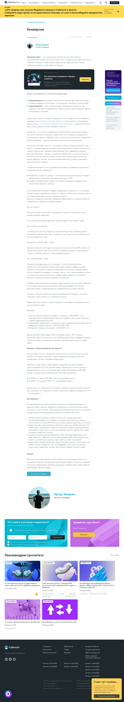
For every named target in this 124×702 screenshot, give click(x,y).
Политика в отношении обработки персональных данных (57, 681)
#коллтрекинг (83, 593)
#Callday (61, 593)
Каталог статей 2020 (71, 663)
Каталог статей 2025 (92, 673)
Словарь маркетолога (36, 22)
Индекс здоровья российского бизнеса (92, 657)
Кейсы (24, 3)
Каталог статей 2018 (50, 663)
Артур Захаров (42, 44)
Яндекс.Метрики (41, 121)
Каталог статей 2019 (50, 666)
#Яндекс (105, 593)
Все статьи (114, 555)
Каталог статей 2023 (92, 666)
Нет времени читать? (113, 98)
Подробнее (85, 79)
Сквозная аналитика (49, 653)
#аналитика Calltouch (70, 596)
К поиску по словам (39, 474)
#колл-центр (73, 593)
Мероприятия (89, 3)
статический (44, 124)
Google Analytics (56, 121)
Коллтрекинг (47, 649)
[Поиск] (106, 2)
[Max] (14, 659)
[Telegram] (10, 659)
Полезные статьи (76, 3)
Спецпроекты (62, 3)
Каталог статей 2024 (92, 669)
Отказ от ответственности (50, 683)
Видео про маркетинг (92, 653)
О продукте (47, 646)
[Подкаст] (8, 694)
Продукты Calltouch (48, 3)
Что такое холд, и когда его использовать (111, 126)
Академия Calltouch (92, 646)
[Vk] (6, 659)
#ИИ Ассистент (46, 596)
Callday (66, 649)
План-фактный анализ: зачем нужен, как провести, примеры (112, 119)
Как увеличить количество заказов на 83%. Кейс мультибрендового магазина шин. (113, 110)
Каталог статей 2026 (92, 676)
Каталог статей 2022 (92, 663)
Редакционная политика (49, 686)
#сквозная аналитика (48, 593)
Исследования (33, 3)
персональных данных (31, 544)
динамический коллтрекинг (62, 124)
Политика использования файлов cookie (53, 688)
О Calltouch (114, 2)
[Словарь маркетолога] (100, 3)
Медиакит (84, 535)
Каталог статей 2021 (71, 666)
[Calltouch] (12, 647)
